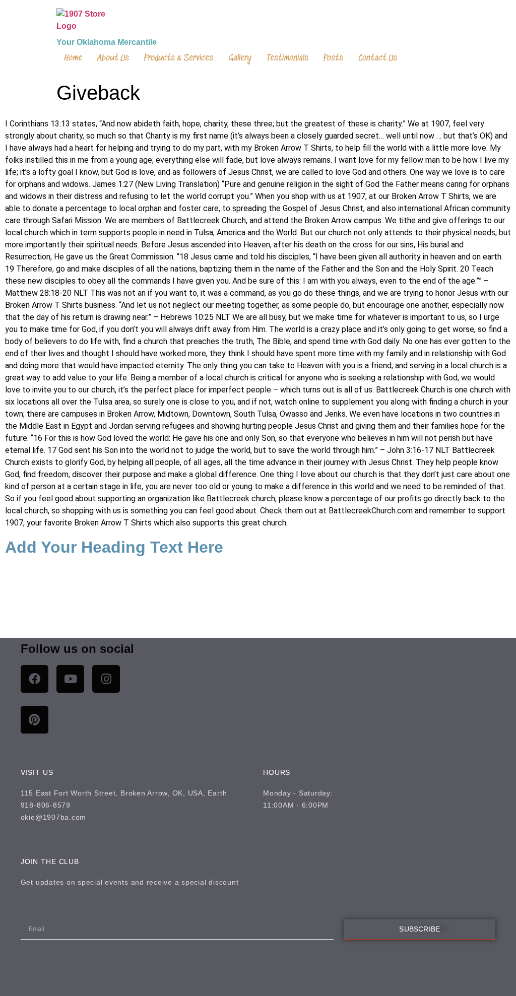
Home (73, 58)
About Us (113, 58)
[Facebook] (34, 679)
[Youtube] (70, 679)
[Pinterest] (34, 720)
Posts (333, 58)
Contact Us (377, 58)
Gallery (239, 58)
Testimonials (287, 58)
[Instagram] (106, 679)
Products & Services (178, 58)
